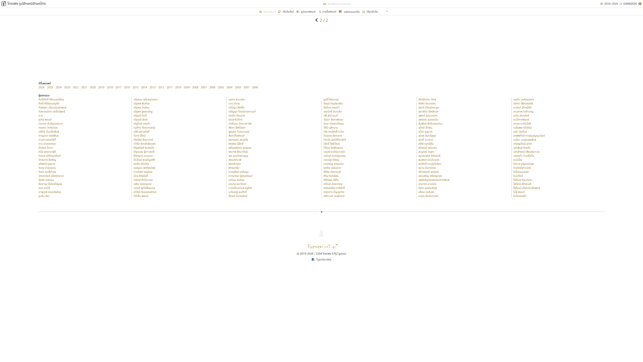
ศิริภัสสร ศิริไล (331, 180)
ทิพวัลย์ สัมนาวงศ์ (143, 139)
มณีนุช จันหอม (236, 180)
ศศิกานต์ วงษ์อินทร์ (334, 196)
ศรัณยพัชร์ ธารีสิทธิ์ (334, 188)
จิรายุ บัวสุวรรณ (47, 168)
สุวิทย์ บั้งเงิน (425, 127)
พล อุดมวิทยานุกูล (238, 156)
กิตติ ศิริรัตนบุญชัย (49, 103)
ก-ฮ (41, 115)
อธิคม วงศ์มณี (426, 192)
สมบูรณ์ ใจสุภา (426, 152)
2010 (178, 87)
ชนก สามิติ (44, 188)
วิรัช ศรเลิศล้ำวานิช (334, 131)
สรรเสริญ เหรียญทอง (430, 176)
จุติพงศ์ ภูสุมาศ (47, 164)
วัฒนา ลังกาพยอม (333, 119)
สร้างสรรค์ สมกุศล (428, 172)
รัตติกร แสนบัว (332, 107)
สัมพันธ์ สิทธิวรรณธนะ (430, 123)
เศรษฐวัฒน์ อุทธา (522, 143)
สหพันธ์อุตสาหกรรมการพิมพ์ (433, 180)
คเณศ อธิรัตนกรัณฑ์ (50, 156)
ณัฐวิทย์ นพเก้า (142, 123)
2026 (42, 87)
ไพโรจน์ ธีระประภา (522, 180)
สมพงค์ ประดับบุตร (428, 160)
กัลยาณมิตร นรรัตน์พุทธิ (52, 111)
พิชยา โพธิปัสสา (237, 127)
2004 (229, 87)
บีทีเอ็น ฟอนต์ (141, 196)
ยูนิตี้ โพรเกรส (331, 99)
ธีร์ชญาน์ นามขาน (143, 156)
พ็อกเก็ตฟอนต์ (236, 135)
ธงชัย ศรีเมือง (141, 164)
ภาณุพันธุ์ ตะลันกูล (238, 172)
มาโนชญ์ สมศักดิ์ (238, 192)
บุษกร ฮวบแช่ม (237, 99)
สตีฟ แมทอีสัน (426, 143)
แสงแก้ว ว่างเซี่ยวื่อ (523, 156)
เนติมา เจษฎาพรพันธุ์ (524, 139)
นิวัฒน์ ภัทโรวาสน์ (143, 180)
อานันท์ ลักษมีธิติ (522, 107)
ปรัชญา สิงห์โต (236, 107)
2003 (238, 87)
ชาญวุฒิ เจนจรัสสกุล (50, 192)
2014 (144, 87)
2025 (50, 87)
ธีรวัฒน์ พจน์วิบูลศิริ (144, 160)
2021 (84, 87)
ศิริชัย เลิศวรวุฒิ (332, 172)
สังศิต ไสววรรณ (427, 103)
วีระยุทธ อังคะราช (333, 135)
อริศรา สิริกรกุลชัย (523, 103)
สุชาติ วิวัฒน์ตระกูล (428, 107)
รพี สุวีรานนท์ (331, 115)
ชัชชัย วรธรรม (46, 180)
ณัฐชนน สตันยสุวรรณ (146, 99)
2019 (101, 87)
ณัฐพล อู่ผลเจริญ (143, 111)
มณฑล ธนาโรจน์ (237, 184)
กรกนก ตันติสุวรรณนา (51, 123)
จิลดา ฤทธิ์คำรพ (47, 172)
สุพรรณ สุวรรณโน (428, 119)
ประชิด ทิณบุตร (237, 115)
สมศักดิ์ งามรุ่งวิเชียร (429, 164)
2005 (221, 87)
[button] (286, 11)
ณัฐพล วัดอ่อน (141, 107)
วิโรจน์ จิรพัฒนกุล (333, 147)
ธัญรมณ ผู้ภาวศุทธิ (144, 152)
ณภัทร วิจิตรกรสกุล (144, 127)
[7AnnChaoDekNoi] (317, 20)
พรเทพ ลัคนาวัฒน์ (238, 152)
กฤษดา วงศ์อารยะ (48, 127)
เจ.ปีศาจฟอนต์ (521, 119)
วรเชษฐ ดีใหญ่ (331, 160)
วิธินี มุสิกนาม (331, 127)
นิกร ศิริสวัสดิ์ (141, 176)
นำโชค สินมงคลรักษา (145, 192)
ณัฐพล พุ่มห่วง (142, 103)
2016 (127, 87)
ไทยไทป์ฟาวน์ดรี (522, 168)
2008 (195, 87)
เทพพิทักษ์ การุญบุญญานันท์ (529, 135)
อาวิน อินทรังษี (521, 115)
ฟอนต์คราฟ (235, 160)
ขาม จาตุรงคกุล (47, 143)
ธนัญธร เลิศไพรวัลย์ (144, 168)
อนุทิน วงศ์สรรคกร (523, 99)
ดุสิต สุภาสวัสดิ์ (142, 131)
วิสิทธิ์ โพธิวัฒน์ (332, 143)
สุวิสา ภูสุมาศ (425, 131)
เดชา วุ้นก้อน (520, 131)
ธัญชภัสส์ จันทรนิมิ (144, 147)
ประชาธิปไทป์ (235, 119)
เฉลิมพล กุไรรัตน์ (522, 127)
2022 (76, 87)
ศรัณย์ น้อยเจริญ (333, 184)
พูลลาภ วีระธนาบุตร (239, 131)
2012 (161, 87)
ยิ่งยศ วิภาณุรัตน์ (238, 196)
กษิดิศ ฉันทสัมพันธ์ (49, 131)
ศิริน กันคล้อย (331, 176)
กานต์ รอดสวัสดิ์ (47, 139)
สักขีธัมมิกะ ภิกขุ (427, 99)
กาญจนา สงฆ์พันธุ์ (49, 135)
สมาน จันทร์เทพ (427, 168)
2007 (204, 87)
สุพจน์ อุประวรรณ (428, 115)
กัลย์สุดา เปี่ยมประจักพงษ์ (52, 107)
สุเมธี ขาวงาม (425, 139)
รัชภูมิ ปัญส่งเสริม (333, 103)
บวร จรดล (234, 103)
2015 (135, 87)
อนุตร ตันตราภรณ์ (428, 196)
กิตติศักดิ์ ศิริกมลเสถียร (51, 99)
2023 (67, 87)
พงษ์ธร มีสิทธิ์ (236, 143)
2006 (212, 87)
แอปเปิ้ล (517, 160)
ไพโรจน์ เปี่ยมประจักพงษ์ (526, 188)
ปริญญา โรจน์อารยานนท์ (242, 111)
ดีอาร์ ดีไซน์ (140, 135)
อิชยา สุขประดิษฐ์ (427, 188)
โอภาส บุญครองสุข (523, 164)
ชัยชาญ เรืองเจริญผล (50, 184)
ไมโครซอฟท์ (519, 196)
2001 (246, 87)
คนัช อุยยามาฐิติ (47, 152)
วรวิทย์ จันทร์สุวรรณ (335, 156)
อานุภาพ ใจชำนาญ (523, 111)
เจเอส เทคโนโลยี (522, 123)
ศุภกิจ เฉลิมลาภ (332, 168)
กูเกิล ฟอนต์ (45, 119)
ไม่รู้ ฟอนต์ (519, 192)
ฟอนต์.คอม (235, 164)
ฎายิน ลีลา (44, 196)
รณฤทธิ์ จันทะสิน (333, 111)
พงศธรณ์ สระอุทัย (238, 139)
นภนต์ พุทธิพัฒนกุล (144, 188)
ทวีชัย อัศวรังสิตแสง (145, 143)
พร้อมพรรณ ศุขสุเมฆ (240, 147)
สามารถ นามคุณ (427, 184)
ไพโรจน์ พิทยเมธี (522, 184)
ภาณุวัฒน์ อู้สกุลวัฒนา (241, 176)
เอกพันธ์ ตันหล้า (522, 147)
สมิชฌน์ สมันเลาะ (427, 147)
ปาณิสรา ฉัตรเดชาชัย (240, 123)
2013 (153, 87)
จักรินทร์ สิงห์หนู (47, 160)
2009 (187, 87)
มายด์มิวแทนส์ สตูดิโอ (240, 188)
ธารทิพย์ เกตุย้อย (143, 172)
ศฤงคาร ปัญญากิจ (334, 192)
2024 (59, 87)
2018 (110, 87)
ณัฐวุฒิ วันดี (140, 115)
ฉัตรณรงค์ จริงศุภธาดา (51, 176)
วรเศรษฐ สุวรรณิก (334, 164)
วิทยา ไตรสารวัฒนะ (334, 123)
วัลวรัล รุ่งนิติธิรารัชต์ (335, 139)
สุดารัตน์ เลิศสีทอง (428, 111)
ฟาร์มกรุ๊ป (234, 168)
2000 (255, 87)
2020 (93, 87)
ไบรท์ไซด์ (518, 176)
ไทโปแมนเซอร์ (520, 172)
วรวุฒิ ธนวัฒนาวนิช (334, 152)
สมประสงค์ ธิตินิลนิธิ (429, 156)
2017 (118, 87)
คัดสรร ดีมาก (46, 147)
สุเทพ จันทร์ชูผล (427, 135)
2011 (170, 87)
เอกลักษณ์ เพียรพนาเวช (526, 152)
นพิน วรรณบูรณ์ (143, 184)
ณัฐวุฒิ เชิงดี (141, 119)
